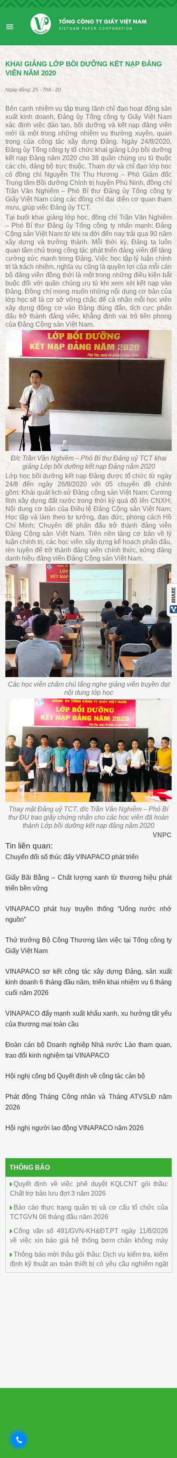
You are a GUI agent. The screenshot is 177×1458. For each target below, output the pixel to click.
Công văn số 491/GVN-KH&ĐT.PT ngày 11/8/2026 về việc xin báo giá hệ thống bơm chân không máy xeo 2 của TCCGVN (89, 1239)
